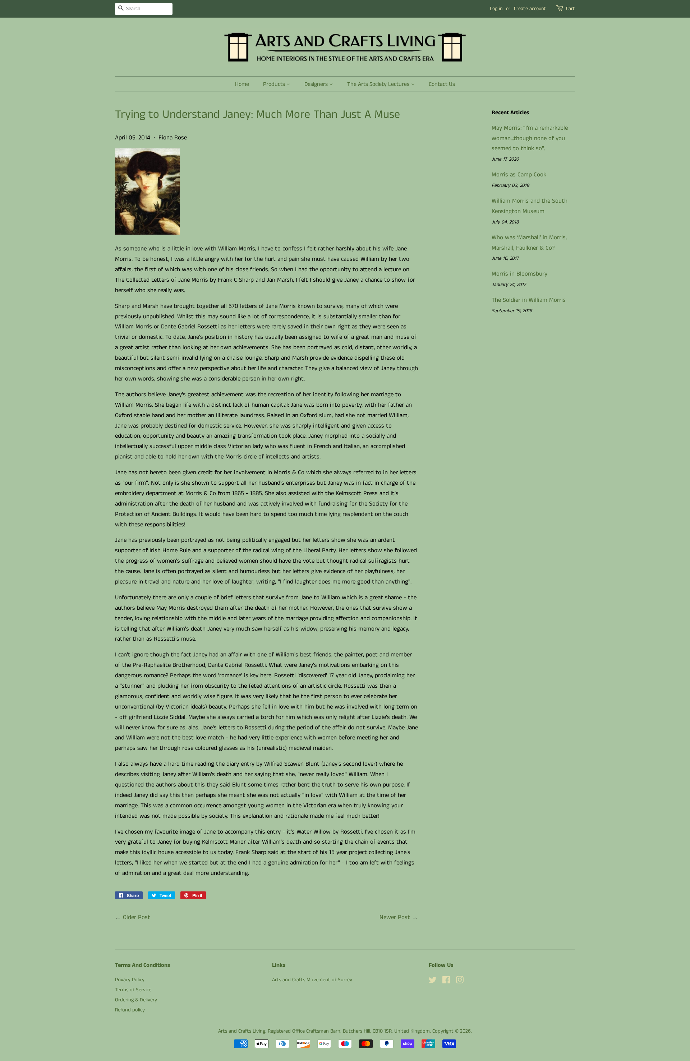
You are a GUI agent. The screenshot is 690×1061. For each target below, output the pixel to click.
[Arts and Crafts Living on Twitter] (433, 981)
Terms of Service (133, 989)
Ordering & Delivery (136, 1000)
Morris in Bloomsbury (519, 273)
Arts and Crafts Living (241, 1031)
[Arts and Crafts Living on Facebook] (446, 981)
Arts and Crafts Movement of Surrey (312, 979)
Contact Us (442, 84)
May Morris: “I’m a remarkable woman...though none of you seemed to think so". (530, 138)
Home (242, 84)
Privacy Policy (129, 979)
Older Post (136, 917)
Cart (570, 8)
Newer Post (395, 917)
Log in (496, 8)
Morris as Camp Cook (519, 174)
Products (274, 84)
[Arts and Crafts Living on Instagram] (460, 981)
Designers (316, 84)
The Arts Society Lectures (379, 84)
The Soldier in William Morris (529, 300)
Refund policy (130, 1010)
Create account (530, 8)
